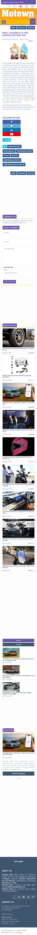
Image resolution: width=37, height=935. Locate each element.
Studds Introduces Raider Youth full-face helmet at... (17, 457)
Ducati (6, 155)
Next (13, 28)
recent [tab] (18, 640)
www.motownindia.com (16, 887)
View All (31, 28)
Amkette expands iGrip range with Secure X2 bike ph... (18, 566)
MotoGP (15, 155)
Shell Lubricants (14, 146)
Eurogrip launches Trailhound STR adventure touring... (18, 485)
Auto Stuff (8, 730)
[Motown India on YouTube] (20, 6)
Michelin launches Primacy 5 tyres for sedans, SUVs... (18, 430)
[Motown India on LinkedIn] (32, 6)
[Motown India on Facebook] (8, 6)
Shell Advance (9, 151)
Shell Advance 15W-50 (12, 160)
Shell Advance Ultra (24, 151)
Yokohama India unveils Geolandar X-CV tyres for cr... (18, 349)
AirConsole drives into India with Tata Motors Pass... (18, 512)
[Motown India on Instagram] (26, 6)
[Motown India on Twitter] (14, 6)
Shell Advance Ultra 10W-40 (14, 164)
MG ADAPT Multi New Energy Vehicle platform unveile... (18, 539)
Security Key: (8, 267)
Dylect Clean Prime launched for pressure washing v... (17, 376)
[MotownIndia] (18, 13)
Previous (21, 28)
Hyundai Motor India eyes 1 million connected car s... (18, 403)
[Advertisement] (18, 196)
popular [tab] (18, 644)
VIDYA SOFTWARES (17, 932)
